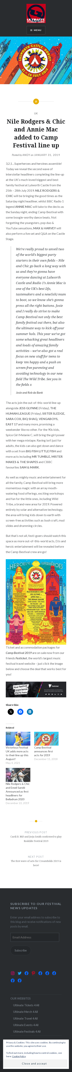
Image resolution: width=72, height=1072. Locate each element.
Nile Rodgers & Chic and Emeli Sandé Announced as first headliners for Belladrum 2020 (18, 791)
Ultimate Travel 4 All (25, 1018)
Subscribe (21, 950)
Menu (38, 30)
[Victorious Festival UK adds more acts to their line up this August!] (18, 739)
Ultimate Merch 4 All (25, 1011)
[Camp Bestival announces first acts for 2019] (46, 739)
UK (36, 113)
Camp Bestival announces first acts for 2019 (43, 751)
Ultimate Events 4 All (25, 1025)
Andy (26, 154)
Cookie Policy (19, 1056)
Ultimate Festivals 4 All (27, 1031)
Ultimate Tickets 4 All (26, 1005)
